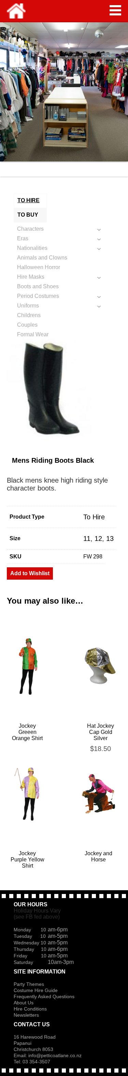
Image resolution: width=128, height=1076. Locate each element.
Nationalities (32, 248)
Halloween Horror (38, 267)
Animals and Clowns (42, 258)
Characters (30, 229)
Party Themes (29, 984)
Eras (22, 238)
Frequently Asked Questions (44, 996)
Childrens (29, 315)
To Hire (94, 517)
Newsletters (26, 1015)
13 (110, 538)
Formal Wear (32, 334)
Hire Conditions (30, 1009)
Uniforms (28, 306)
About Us (23, 1002)
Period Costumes (38, 296)
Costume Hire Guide (36, 990)
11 (86, 538)
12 (98, 538)
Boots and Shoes (38, 286)
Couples (27, 325)
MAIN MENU (115, 10)
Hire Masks (30, 277)
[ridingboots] (64, 389)
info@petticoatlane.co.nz (55, 1055)
